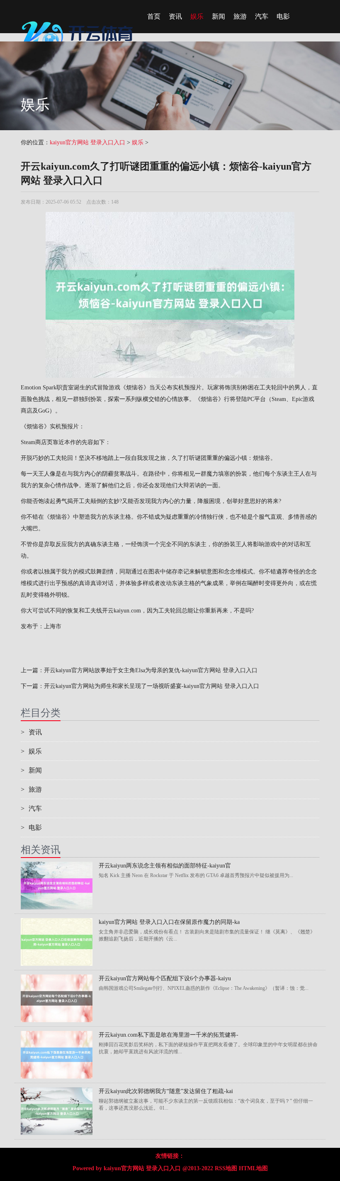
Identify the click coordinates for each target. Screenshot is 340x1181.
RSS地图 (226, 1168)
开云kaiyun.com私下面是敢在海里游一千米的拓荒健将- (168, 1035)
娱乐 (197, 16)
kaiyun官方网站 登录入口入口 (87, 142)
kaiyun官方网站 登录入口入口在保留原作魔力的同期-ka (169, 922)
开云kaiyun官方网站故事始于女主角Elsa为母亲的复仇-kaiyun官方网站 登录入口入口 (150, 670)
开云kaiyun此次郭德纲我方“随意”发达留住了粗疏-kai (166, 1091)
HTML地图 (253, 1168)
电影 (283, 16)
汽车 (261, 16)
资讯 (175, 16)
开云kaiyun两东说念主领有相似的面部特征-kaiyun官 (165, 866)
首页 (153, 16)
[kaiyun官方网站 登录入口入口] (79, 18)
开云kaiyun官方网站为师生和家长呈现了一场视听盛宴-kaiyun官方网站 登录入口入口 (151, 686)
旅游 (240, 16)
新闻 (218, 16)
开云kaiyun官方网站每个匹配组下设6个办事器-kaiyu (165, 978)
